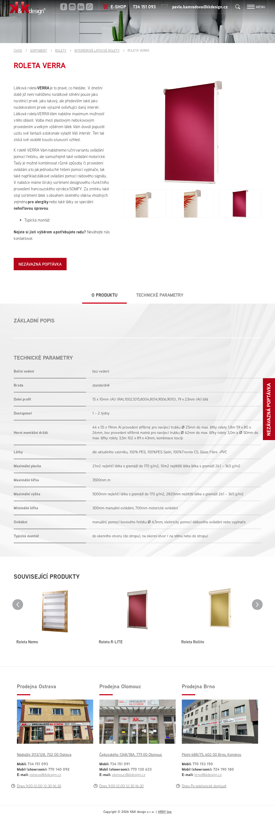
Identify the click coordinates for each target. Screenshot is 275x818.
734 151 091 (120, 763)
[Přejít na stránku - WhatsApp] (89, 7)
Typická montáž (37, 220)
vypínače (91, 169)
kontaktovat (23, 238)
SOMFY (75, 188)
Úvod (18, 50)
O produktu (104, 295)
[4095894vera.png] (192, 203)
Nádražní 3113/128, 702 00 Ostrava (44, 754)
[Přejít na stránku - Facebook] (64, 7)
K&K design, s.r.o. (27, 8)
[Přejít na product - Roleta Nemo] (54, 610)
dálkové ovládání (50, 175)
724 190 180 (223, 769)
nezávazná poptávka (40, 264)
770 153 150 (203, 763)
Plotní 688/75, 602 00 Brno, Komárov (211, 754)
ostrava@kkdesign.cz (45, 774)
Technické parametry (159, 295)
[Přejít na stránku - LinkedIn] (81, 7)
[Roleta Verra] (192, 132)
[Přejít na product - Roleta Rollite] (219, 610)
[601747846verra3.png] (240, 203)
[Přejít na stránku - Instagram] (72, 7)
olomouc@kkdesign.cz (128, 774)
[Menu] (251, 7)
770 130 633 (141, 769)
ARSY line (165, 811)
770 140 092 (59, 769)
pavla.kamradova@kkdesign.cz (200, 7)
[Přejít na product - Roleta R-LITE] (137, 610)
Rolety (60, 50)
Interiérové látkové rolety (97, 50)
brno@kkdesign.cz (208, 774)
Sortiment (38, 50)
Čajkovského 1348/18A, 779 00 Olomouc (130, 754)
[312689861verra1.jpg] (145, 203)
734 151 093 (144, 7)
